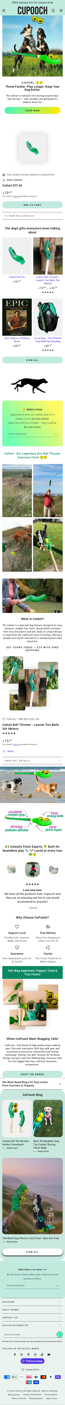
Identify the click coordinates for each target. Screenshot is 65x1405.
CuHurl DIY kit (17, 277)
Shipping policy (36, 1398)
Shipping (16, 196)
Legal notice (51, 1398)
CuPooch (19, 1391)
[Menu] (4, 10)
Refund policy (14, 1395)
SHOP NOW (32, 110)
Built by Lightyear (50, 1391)
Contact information (32, 1395)
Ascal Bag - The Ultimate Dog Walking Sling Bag (48, 340)
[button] (53, 10)
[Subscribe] (56, 434)
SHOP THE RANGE (32, 1074)
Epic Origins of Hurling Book (17, 340)
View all (32, 360)
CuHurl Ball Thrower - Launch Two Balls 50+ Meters (48, 280)
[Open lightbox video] (17, 490)
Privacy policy (51, 1395)
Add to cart (33, 205)
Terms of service (18, 1398)
